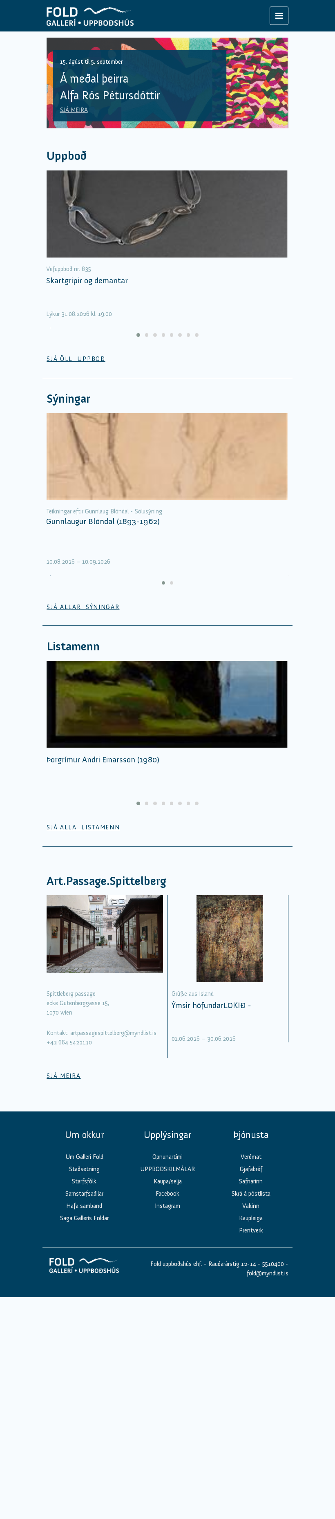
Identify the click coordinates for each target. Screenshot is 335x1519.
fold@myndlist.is (267, 1273)
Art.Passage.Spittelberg (106, 881)
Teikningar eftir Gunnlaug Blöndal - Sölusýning (104, 511)
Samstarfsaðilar (84, 1193)
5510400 (273, 1264)
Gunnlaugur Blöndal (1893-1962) (103, 521)
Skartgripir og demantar (87, 280)
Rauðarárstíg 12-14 (231, 1264)
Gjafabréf (251, 1169)
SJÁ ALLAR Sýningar (83, 607)
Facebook (167, 1193)
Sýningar (68, 399)
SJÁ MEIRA (74, 110)
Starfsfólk (84, 1181)
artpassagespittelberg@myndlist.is (113, 1033)
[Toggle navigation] (279, 16)
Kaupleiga (251, 1218)
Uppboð (67, 156)
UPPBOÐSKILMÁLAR (167, 1169)
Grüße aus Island (193, 993)
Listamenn (73, 646)
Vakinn (250, 1206)
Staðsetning (84, 1169)
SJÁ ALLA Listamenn (83, 827)
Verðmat (251, 1157)
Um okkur (84, 1134)
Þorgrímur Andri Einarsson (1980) (102, 759)
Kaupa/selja (168, 1181)
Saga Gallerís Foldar (84, 1218)
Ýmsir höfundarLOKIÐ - (211, 1005)
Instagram (167, 1206)
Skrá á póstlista (251, 1193)
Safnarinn (251, 1181)
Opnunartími (167, 1157)
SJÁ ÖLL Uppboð (76, 359)
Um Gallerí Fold (84, 1157)
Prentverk (251, 1230)
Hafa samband (84, 1206)
